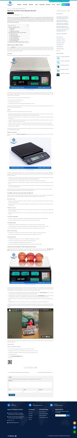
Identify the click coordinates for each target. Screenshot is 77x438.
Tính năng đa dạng (14, 37)
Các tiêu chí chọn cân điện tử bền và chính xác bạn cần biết (62, 24)
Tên (9, 389)
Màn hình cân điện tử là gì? (14, 27)
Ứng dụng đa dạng (14, 40)
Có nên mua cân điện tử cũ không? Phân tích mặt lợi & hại (62, 21)
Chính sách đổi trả (43, 415)
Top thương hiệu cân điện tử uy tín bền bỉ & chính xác (62, 30)
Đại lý (36, 4)
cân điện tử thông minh (21, 134)
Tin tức (53, 4)
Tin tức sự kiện (10, 13)
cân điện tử (13, 47)
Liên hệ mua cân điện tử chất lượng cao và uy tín (18, 41)
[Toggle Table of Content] (27, 26)
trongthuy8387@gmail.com (16, 356)
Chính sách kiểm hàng (43, 413)
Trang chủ (19, 4)
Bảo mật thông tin (42, 411)
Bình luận (11, 380)
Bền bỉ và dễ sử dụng (15, 39)
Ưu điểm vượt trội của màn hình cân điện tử (17, 32)
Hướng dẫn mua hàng (43, 417)
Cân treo (58, 50)
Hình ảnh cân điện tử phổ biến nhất (44, 372)
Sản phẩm (31, 4)
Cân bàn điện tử (43, 292)
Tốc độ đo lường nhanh (15, 36)
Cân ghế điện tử (41, 295)
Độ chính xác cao (14, 33)
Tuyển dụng (42, 4)
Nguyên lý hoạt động (15, 31)
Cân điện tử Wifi (59, 44)
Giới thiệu (25, 4)
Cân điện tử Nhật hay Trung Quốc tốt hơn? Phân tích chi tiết (62, 27)
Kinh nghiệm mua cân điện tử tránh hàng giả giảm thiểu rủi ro (62, 17)
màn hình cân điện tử (25, 17)
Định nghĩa (12, 28)
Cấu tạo (12, 29)
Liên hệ (58, 4)
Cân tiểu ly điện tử (60, 48)
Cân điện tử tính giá (60, 42)
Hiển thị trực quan (14, 35)
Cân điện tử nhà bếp (60, 38)
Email (25, 389)
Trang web (40, 389)
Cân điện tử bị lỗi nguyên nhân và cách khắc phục (19, 372)
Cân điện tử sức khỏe (60, 40)
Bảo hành (48, 4)
